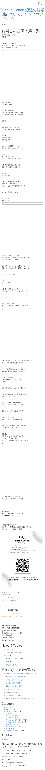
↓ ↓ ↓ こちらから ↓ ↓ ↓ (13, 613)
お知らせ (9, 713)
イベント (9, 709)
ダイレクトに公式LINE (9, 600)
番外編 (8, 728)
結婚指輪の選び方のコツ (14, 730)
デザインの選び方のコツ (14, 722)
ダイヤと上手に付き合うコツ (15, 720)
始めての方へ (10, 724)
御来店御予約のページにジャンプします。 (15, 616)
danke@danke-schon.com (14, 763)
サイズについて (11, 718)
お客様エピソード (11, 711)
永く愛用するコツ (11, 726)
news (7, 707)
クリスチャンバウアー (13, 716)
